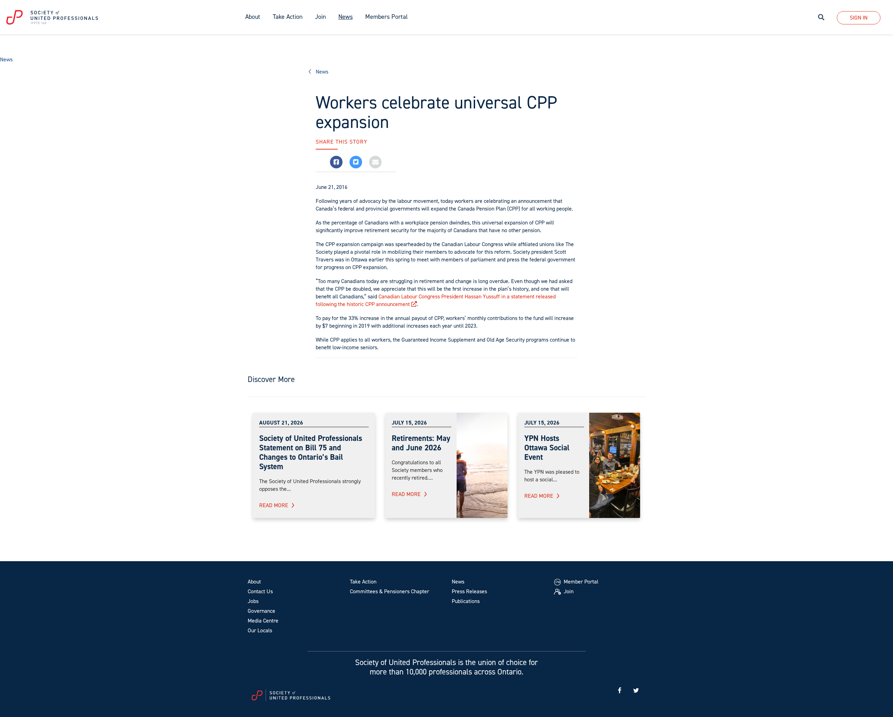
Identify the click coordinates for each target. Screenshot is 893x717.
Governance (261, 611)
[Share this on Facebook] (336, 162)
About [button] (252, 17)
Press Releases (469, 591)
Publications (466, 601)
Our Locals (260, 630)
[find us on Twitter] (636, 690)
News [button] (345, 17)
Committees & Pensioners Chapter (389, 591)
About (254, 581)
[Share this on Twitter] (356, 162)
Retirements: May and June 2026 (421, 443)
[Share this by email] (375, 162)
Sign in (859, 17)
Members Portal (386, 17)
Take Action (363, 581)
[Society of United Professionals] (119, 17)
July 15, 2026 (409, 422)
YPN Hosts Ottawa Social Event (546, 447)
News (6, 59)
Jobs (253, 601)
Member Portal (580, 581)
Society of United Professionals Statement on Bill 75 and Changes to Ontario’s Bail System (310, 452)
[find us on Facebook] (619, 690)
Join (320, 17)
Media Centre (263, 620)
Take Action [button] (287, 17)
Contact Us (260, 591)
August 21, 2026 (281, 422)
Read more (273, 505)
